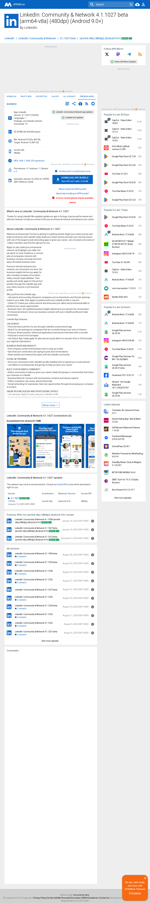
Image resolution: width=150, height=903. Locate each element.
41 (27, 168)
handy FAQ (62, 484)
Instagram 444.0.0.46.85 (123, 340)
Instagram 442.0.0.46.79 (123, 253)
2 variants (21, 556)
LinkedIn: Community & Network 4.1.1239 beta (36, 562)
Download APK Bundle (74, 179)
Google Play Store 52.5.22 (124, 200)
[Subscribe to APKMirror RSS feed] (140, 55)
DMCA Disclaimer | (90, 898)
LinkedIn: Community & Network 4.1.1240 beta (36, 553)
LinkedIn (30, 28)
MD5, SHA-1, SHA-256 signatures (29, 161)
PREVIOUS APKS (87, 96)
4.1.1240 (37, 421)
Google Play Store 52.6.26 (124, 165)
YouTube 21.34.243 (121, 262)
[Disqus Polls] (51, 691)
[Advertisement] (50, 68)
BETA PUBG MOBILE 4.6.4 (123, 472)
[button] (67, 104)
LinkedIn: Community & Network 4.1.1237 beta (36, 590)
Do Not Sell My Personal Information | (64, 898)
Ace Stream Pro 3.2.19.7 (123, 490)
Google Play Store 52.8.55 (124, 182)
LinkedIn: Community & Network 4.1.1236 (34, 597)
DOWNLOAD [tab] (11, 96)
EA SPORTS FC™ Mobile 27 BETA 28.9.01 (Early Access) (123, 244)
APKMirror (19, 4)
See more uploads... (51, 641)
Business (12, 104)
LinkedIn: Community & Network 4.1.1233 (34, 614)
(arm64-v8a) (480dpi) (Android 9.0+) (101, 38)
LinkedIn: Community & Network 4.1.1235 (34, 579)
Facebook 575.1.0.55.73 (123, 375)
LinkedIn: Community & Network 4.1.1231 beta (36, 631)
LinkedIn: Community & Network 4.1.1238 (34, 571)
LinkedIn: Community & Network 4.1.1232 (34, 623)
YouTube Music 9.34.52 (122, 349)
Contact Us (104, 898)
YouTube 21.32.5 (120, 174)
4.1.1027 (14, 498)
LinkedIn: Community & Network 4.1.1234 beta (36, 605)
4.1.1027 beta (68, 38)
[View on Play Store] (80, 104)
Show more (49, 405)
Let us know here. (81, 895)
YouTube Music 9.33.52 (122, 191)
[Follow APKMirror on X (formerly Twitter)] (107, 55)
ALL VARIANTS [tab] (69, 96)
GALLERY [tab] (55, 96)
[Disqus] (51, 768)
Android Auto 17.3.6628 (123, 234)
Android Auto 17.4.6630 (123, 279)
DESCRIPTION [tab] (41, 96)
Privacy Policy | (40, 898)
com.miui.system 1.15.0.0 (123, 288)
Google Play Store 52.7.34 (124, 156)
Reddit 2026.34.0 (120, 297)
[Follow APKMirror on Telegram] (129, 55)
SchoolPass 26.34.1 (121, 446)
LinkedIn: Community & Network (37, 38)
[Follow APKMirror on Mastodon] (118, 55)
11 (39, 168)
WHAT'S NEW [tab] (26, 96)
